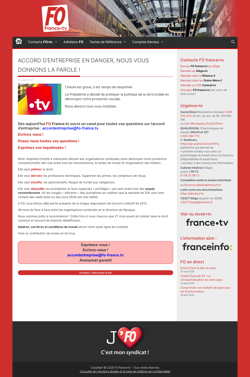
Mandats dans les (201, 80)
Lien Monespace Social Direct (203, 123)
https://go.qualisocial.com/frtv (199, 143)
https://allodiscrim (192, 193)
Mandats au (194, 71)
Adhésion (73, 42)
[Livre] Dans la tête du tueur (198, 268)
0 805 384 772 (189, 136)
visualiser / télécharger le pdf (95, 272)
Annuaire (195, 90)
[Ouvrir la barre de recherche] (233, 42)
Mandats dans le (197, 75)
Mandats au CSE (198, 85)
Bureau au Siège (200, 66)
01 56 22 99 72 (189, 175)
